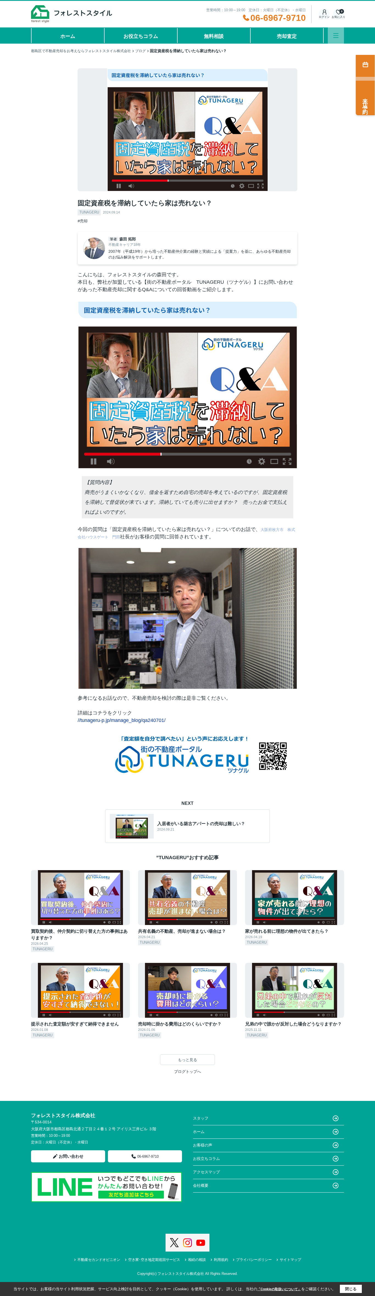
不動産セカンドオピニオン (98, 1260)
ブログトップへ (187, 1071)
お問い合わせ (71, 1156)
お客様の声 (202, 1145)
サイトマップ (290, 1260)
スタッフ (200, 1118)
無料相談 (214, 36)
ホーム (67, 36)
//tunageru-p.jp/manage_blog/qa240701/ (122, 720)
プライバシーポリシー (254, 1260)
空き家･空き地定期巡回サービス (154, 1260)
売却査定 (287, 36)
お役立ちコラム (141, 36)
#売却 (83, 221)
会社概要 (200, 1185)
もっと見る (187, 1060)
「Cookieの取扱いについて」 (279, 1289)
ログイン (324, 16)
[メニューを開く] (336, 35)
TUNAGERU (89, 212)
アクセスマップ (206, 1172)
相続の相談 (197, 1260)
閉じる (351, 1289)
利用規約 (221, 1260)
